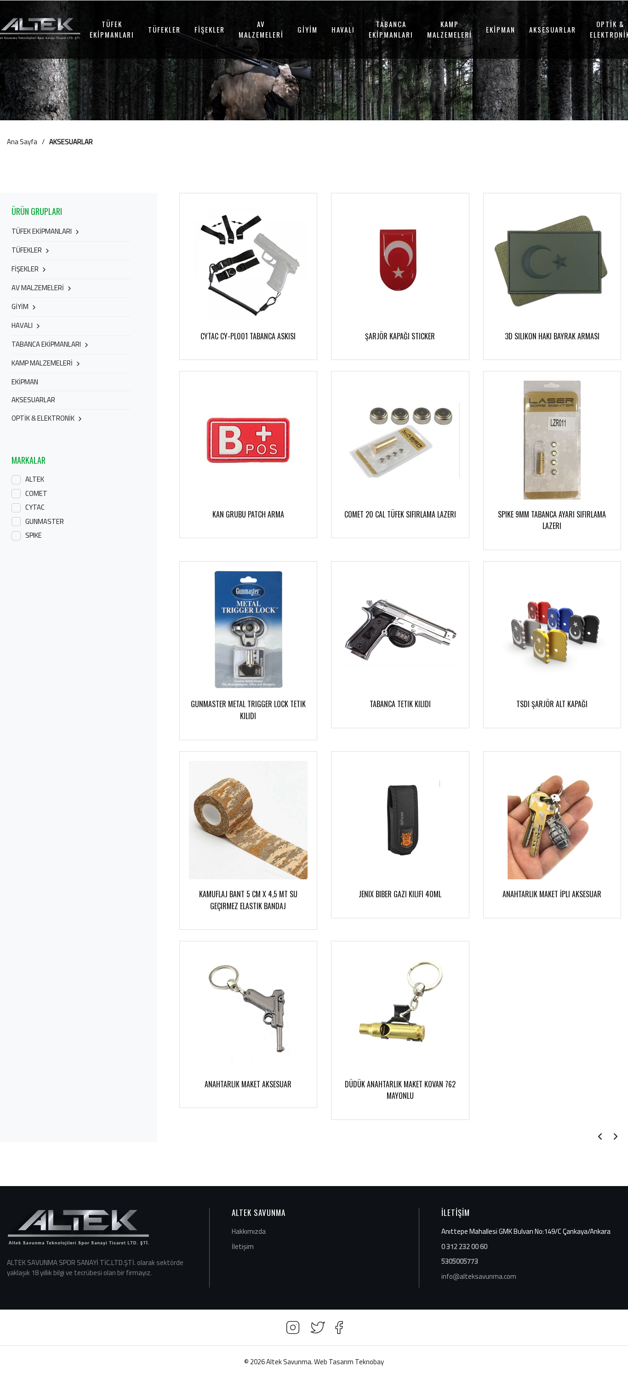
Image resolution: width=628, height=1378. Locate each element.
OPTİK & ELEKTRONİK (42, 418)
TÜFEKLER (164, 29)
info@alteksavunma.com (478, 1276)
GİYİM (307, 29)
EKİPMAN (500, 29)
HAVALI (343, 29)
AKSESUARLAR (552, 29)
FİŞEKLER (209, 29)
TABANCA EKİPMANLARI (391, 29)
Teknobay (369, 1361)
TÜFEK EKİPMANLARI (112, 29)
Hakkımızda (249, 1231)
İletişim (243, 1246)
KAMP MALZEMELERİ (449, 29)
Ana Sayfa (22, 142)
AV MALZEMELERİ (261, 29)
